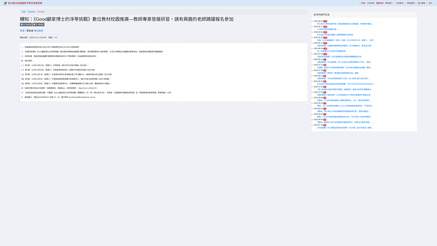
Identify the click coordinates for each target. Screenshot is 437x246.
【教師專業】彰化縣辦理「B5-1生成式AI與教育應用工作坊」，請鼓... (344, 62)
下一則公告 (39, 24)
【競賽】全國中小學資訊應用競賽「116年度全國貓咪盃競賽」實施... (344, 68)
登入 (431, 3)
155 (55, 37)
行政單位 (400, 3)
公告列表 (31, 12)
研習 (22, 30)
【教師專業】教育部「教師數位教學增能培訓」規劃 (337, 73)
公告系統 (370, 3)
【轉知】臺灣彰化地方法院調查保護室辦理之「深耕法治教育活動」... (344, 122)
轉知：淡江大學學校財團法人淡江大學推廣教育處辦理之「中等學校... (345, 106)
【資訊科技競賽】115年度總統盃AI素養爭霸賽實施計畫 (339, 57)
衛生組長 (38, 30)
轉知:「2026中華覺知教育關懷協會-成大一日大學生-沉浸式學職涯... (344, 117)
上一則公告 (27, 24)
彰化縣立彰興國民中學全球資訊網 (25, 3)
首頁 (23, 12)
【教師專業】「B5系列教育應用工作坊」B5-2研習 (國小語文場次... (343, 78)
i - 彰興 (363, 3)
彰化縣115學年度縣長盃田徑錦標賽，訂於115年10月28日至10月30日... (345, 84)
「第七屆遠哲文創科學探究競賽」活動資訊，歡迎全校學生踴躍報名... (344, 89)
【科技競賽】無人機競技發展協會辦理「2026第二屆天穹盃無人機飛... (345, 128)
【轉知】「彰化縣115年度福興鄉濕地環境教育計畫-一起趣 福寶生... (343, 111)
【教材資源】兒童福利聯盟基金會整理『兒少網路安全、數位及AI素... (344, 46)
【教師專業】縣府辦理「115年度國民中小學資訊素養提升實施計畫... (344, 95)
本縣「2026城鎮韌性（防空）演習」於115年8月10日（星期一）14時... (345, 40)
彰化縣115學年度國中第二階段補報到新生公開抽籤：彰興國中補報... (344, 24)
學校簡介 (389, 3)
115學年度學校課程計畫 (327, 29)
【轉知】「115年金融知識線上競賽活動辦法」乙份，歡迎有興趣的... (344, 100)
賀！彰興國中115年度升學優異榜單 (331, 51)
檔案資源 (379, 3)
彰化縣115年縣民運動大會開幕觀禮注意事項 (335, 35)
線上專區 (422, 3)
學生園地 (411, 3)
